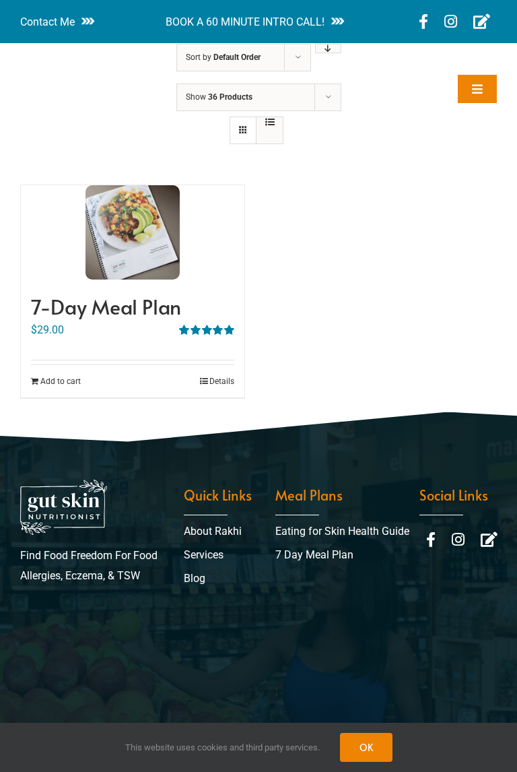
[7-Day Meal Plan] (132, 232)
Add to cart (60, 381)
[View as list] (269, 122)
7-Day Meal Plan (106, 306)
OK (366, 747)
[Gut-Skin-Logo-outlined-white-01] (60, 61)
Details (221, 381)
